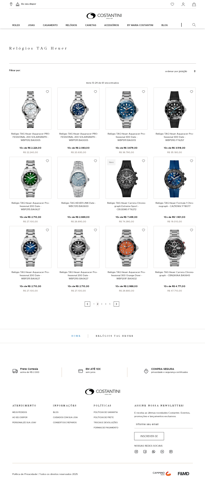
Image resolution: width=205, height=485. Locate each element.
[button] (47, 91)
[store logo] (102, 16)
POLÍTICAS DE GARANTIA (106, 412)
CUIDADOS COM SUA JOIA (65, 417)
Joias (31, 25)
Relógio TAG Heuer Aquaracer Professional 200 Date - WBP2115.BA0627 (30, 206)
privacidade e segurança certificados (169, 370)
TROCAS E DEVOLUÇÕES (106, 422)
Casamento (50, 25)
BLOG (55, 412)
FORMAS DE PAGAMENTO (106, 427)
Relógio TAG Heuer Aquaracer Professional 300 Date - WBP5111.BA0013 (126, 137)
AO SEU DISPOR (19, 417)
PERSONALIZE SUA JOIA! (24, 422)
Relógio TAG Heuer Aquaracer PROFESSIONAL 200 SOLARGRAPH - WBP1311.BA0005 (78, 137)
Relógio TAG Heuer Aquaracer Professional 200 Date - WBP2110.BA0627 (78, 275)
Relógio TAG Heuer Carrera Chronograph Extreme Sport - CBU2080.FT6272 (126, 206)
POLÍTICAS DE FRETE (104, 417)
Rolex (16, 25)
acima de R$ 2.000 (29, 370)
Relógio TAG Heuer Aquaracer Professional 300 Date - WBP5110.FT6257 (174, 137)
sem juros (93, 370)
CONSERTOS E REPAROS (65, 422)
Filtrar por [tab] (14, 70)
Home (76, 336)
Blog (164, 25)
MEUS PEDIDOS (19, 412)
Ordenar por (171, 71)
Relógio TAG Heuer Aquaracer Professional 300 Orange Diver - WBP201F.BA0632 (126, 275)
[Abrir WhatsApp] (197, 477)
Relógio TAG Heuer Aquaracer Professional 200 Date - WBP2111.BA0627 (30, 275)
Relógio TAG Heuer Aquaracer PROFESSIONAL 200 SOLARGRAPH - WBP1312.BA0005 (30, 137)
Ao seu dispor (28, 3)
